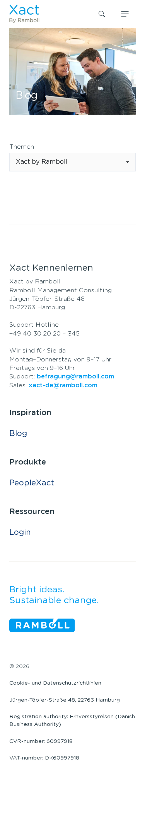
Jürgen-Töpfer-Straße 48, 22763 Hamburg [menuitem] (64, 700)
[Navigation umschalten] (125, 14)
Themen (21, 147)
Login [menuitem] (20, 532)
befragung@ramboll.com (75, 376)
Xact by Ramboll (42, 162)
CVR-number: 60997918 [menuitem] (41, 741)
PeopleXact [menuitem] (31, 483)
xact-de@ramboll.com (63, 385)
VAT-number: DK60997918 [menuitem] (44, 758)
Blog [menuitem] (18, 433)
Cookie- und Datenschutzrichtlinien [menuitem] (55, 683)
